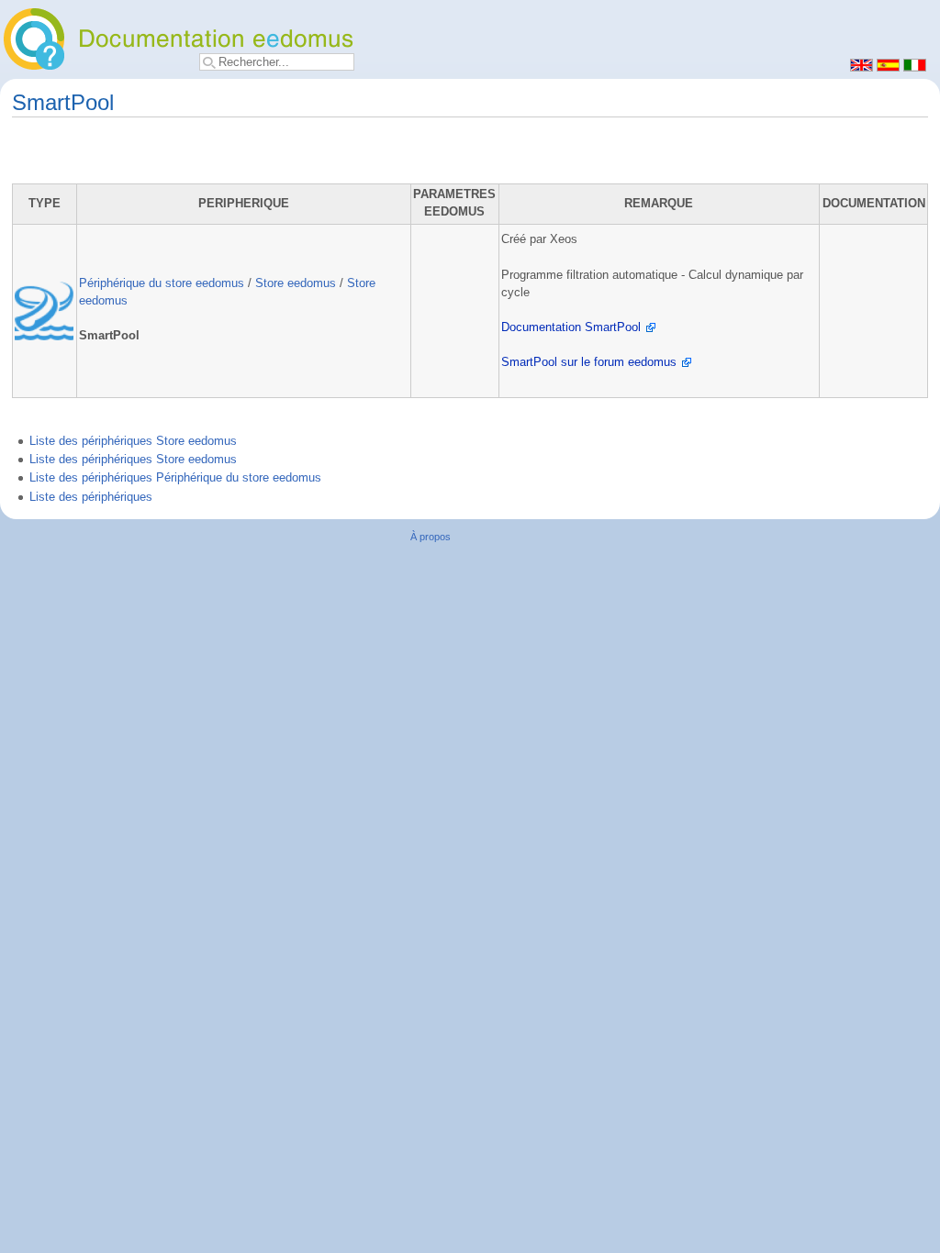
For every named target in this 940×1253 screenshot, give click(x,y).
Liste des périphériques (90, 497)
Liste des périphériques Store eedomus (133, 441)
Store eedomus (295, 283)
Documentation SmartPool (571, 327)
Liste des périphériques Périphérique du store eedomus (175, 477)
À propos (430, 536)
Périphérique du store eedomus (161, 283)
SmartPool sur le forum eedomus (589, 362)
